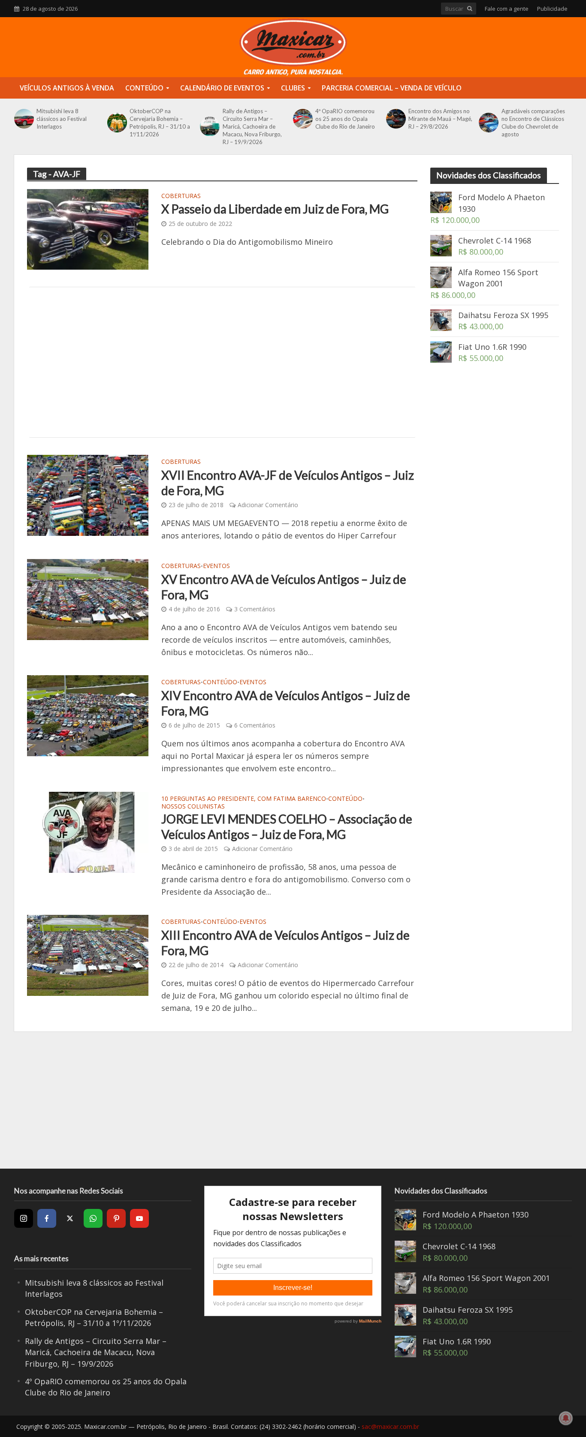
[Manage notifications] (566, 1418)
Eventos (216, 566)
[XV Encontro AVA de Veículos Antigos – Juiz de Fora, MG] (87, 598)
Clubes (293, 88)
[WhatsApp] (93, 1218)
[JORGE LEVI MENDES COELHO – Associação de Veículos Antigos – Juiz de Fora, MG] (87, 831)
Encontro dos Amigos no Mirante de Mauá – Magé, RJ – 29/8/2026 (440, 119)
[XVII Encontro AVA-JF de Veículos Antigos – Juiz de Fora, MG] (87, 495)
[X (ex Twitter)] (69, 1218)
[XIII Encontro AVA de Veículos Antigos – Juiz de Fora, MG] (87, 955)
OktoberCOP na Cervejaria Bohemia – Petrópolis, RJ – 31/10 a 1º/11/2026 (160, 123)
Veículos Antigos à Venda (67, 88)
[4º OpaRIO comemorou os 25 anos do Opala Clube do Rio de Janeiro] (302, 119)
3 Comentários (254, 609)
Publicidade (552, 8)
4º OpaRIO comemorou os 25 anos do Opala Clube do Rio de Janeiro (345, 119)
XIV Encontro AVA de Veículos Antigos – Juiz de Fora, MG (285, 703)
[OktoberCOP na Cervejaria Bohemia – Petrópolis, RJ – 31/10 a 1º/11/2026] (116, 122)
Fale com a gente (507, 8)
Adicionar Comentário (268, 505)
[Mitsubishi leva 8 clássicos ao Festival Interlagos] (23, 119)
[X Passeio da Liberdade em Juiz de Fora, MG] (87, 228)
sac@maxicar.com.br (390, 1426)
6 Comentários (254, 725)
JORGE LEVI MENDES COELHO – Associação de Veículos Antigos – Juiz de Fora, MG (286, 827)
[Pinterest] (116, 1218)
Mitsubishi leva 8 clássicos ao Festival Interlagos (61, 119)
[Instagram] (23, 1218)
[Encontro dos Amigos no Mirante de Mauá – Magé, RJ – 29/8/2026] (395, 119)
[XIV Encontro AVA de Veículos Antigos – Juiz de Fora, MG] (87, 715)
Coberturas (181, 196)
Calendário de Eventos (222, 88)
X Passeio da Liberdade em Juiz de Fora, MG (275, 208)
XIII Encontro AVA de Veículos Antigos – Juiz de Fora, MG (285, 943)
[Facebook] (46, 1218)
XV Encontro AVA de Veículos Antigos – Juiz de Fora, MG (283, 587)
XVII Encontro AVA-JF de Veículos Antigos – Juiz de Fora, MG (287, 483)
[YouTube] (139, 1218)
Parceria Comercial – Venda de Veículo (392, 88)
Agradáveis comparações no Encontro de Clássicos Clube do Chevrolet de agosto (533, 123)
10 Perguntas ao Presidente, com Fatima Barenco (243, 799)
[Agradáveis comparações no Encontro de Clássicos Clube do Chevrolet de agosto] (488, 122)
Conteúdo (144, 88)
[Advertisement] (222, 362)
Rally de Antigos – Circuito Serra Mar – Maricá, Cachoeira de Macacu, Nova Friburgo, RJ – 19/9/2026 (252, 126)
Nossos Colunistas (193, 806)
